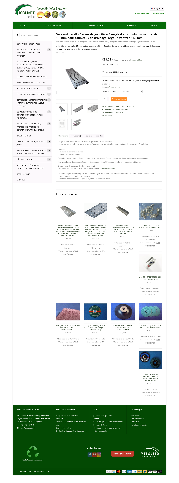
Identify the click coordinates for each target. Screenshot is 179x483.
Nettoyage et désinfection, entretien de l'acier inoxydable (30, 166)
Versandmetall (115, 87)
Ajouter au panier (119, 99)
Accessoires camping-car (28, 88)
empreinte (131, 25)
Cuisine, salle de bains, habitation (31, 94)
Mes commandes (137, 419)
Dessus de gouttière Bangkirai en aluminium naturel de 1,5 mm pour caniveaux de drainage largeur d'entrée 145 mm (109, 41)
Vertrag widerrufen (122, 453)
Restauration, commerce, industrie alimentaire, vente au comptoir (32, 152)
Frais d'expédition (136, 60)
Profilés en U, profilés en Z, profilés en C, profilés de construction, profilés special (30, 127)
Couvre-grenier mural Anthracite (32, 77)
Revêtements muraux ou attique (31, 82)
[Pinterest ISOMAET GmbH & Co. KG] (94, 454)
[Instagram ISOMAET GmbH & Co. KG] (99, 454)
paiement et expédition (102, 415)
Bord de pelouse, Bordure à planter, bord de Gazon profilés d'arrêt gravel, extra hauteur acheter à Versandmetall (31, 66)
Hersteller (99, 136)
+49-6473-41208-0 (27, 425)
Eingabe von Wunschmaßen (67, 415)
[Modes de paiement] (108, 471)
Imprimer (108, 115)
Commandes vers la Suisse (28, 44)
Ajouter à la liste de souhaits (116, 109)
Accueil (23, 25)
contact (155, 25)
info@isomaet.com (108, 168)
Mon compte (158, 13)
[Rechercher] (18, 35)
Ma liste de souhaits (139, 425)
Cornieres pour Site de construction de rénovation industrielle (30, 115)
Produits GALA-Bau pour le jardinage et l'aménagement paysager (29, 53)
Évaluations (76, 136)
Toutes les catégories (95, 25)
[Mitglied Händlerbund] (150, 452)
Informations (63, 136)
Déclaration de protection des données (71, 431)
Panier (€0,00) (143, 13)
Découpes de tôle (24, 159)
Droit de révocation (63, 428)
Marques (21, 180)
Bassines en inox (24, 136)
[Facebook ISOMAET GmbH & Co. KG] (90, 454)
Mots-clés (88, 136)
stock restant (23, 174)
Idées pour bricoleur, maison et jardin (31, 143)
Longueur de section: (111, 91)
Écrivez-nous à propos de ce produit (119, 106)
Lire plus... (60, 52)
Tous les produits (53, 25)
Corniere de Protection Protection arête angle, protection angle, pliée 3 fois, (32, 103)
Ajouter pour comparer (114, 112)
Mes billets (135, 422)
